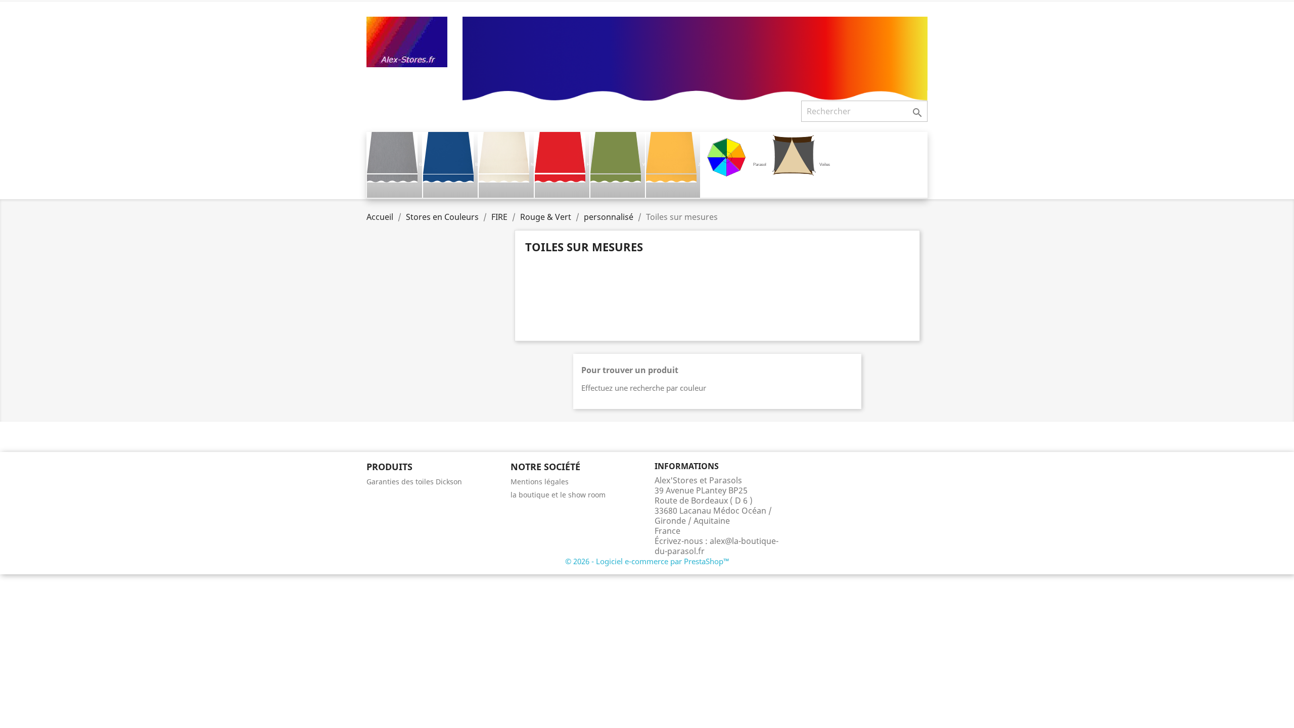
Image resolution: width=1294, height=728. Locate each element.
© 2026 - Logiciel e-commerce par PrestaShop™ (647, 561)
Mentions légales (540, 481)
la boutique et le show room (558, 494)
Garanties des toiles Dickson (414, 481)
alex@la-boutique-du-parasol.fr (716, 546)
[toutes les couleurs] (695, 57)
